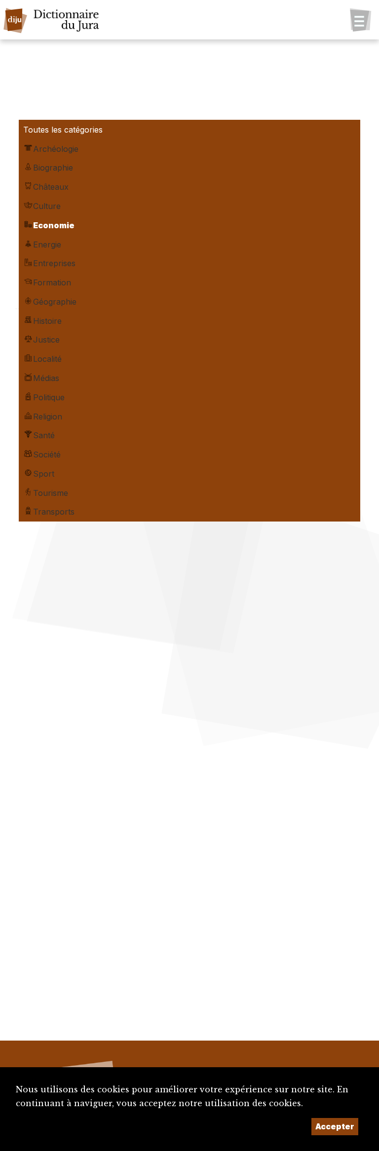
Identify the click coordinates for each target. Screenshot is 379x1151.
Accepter (334, 1126)
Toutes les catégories (63, 130)
